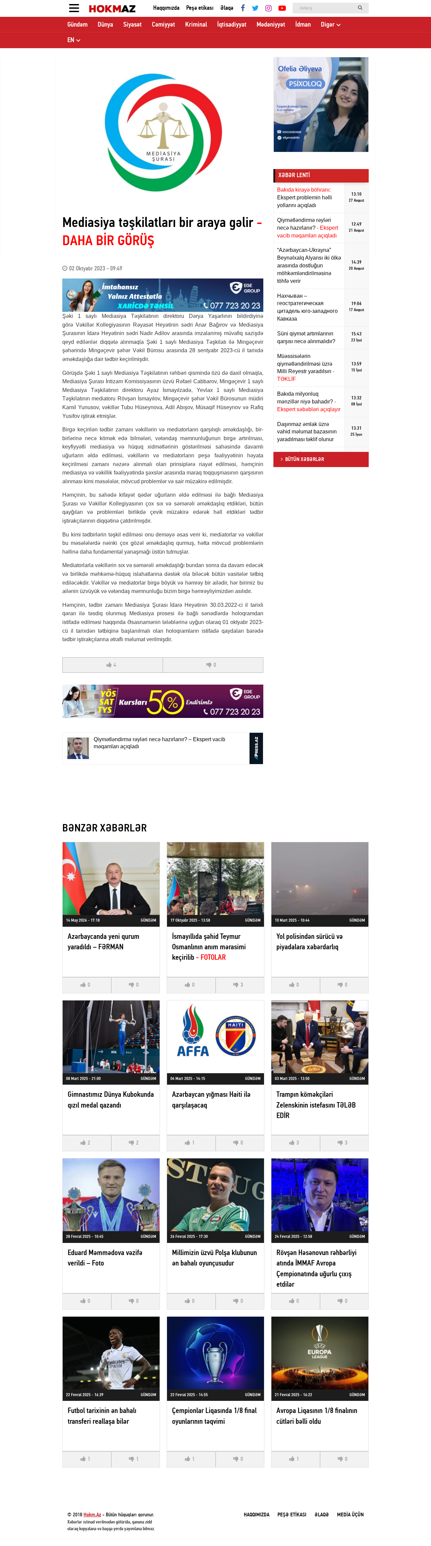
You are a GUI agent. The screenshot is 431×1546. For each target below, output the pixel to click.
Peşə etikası (199, 8)
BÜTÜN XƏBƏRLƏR (304, 459)
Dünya (105, 25)
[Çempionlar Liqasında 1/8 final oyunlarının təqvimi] (215, 1353)
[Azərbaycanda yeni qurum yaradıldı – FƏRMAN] (111, 878)
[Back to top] (412, 1527)
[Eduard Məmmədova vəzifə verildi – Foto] (111, 1194)
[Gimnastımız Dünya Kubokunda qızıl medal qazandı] (111, 1036)
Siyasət (132, 25)
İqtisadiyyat (231, 25)
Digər (328, 25)
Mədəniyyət (271, 25)
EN (70, 40)
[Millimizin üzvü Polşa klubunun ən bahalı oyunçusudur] (215, 1194)
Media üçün (350, 1515)
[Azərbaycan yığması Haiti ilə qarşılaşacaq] (215, 1036)
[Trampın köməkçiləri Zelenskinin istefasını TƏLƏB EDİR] (319, 1036)
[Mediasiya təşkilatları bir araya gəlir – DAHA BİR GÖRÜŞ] (162, 131)
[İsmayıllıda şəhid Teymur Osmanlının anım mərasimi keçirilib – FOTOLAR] (215, 878)
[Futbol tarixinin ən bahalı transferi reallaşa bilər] (111, 1353)
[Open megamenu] (74, 8)
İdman (303, 25)
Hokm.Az (92, 1515)
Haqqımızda (166, 8)
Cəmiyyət (163, 25)
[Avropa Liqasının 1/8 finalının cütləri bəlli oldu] (319, 1353)
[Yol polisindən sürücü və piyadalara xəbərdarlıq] (319, 878)
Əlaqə (226, 8)
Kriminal (196, 25)
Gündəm (77, 25)
